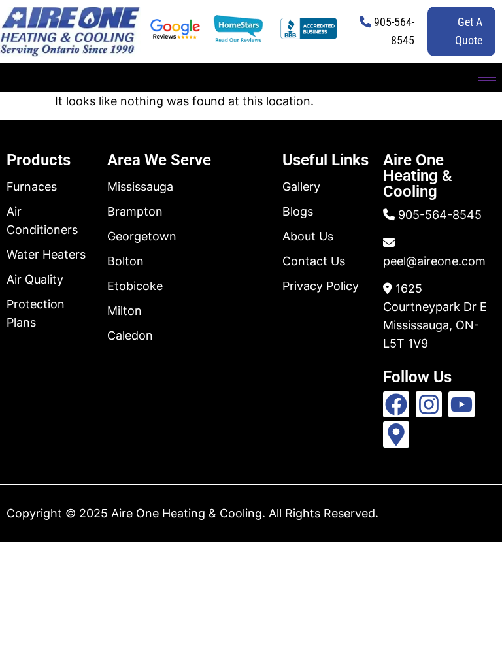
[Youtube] (461, 404)
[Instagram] (429, 404)
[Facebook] (396, 404)
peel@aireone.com (434, 261)
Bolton (125, 261)
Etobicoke (135, 286)
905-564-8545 (440, 214)
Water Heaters (46, 254)
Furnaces (32, 186)
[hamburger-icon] (487, 77)
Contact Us (313, 261)
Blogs (297, 211)
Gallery (301, 186)
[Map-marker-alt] (396, 434)
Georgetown (141, 236)
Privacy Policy (320, 286)
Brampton (135, 211)
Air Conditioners (42, 220)
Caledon (130, 335)
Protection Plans (36, 313)
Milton (124, 311)
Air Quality (35, 279)
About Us (307, 236)
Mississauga (140, 186)
